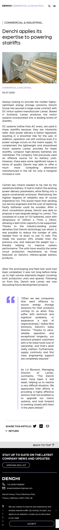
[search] (49, 5)
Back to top (42, 445)
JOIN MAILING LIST (16, 465)
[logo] (25, 5)
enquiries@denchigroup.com (19, 488)
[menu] (55, 5)
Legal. (16, 518)
